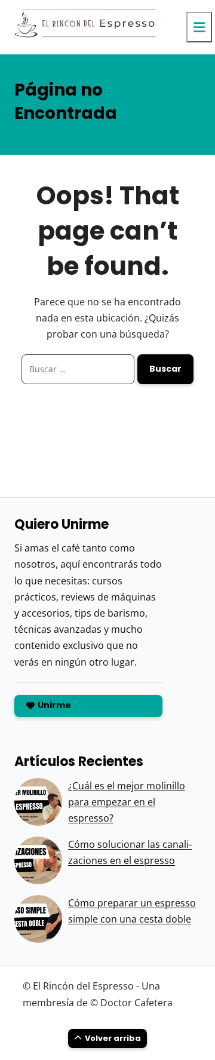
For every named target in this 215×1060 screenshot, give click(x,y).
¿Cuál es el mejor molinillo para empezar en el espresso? (126, 802)
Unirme (54, 705)
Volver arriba (113, 1038)
